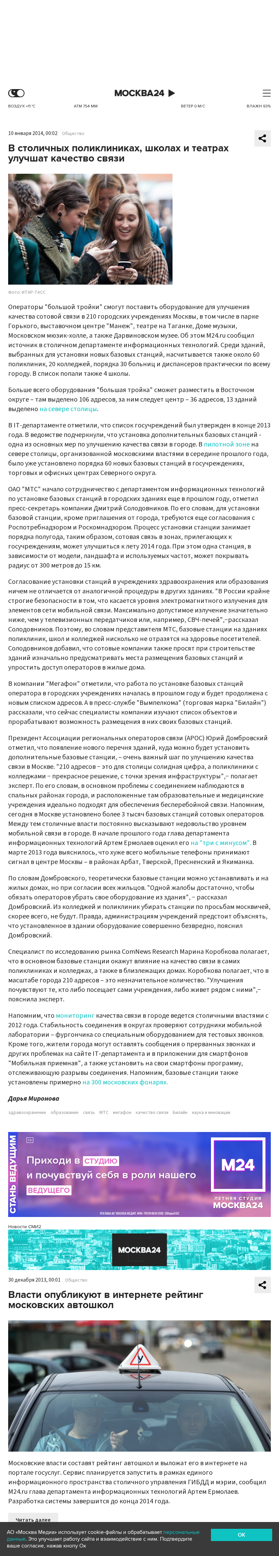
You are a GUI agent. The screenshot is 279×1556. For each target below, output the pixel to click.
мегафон (122, 1112)
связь (89, 1112)
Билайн (180, 1112)
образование (65, 1112)
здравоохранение (27, 1112)
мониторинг (75, 1015)
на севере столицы (68, 409)
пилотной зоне (227, 444)
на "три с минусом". (221, 843)
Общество (73, 133)
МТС (104, 1112)
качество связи (152, 1112)
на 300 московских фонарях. (125, 1082)
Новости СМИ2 (24, 1227)
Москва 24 (139, 93)
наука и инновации (211, 1112)
